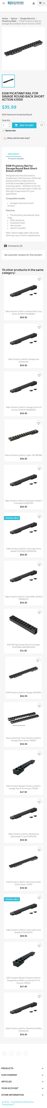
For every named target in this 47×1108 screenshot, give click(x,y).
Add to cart (24, 125)
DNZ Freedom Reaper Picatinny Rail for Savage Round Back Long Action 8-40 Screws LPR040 (23, 980)
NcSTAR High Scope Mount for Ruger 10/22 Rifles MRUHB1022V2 (23, 645)
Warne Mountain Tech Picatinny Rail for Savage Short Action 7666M (23, 739)
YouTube (19, 1053)
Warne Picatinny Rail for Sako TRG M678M (23, 455)
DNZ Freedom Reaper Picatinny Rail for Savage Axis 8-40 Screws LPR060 (23, 787)
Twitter (11, 1053)
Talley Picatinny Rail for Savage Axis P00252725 (23, 360)
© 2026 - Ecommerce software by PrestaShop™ (18, 1103)
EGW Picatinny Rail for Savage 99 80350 (23, 692)
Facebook (4, 1053)
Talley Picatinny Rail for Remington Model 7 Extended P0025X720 (23, 502)
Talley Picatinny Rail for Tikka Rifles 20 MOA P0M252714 (23, 597)
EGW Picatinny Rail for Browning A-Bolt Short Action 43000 (23, 883)
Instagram (26, 1053)
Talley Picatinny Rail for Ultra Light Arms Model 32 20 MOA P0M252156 (23, 550)
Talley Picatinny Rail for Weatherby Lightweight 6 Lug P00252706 (23, 835)
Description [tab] (13, 154)
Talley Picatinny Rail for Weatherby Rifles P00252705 (23, 1029)
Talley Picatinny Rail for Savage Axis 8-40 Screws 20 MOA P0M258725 (24, 408)
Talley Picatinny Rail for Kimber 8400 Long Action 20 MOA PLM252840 (23, 312)
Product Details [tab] (16, 158)
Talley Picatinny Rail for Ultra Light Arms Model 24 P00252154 (23, 931)
